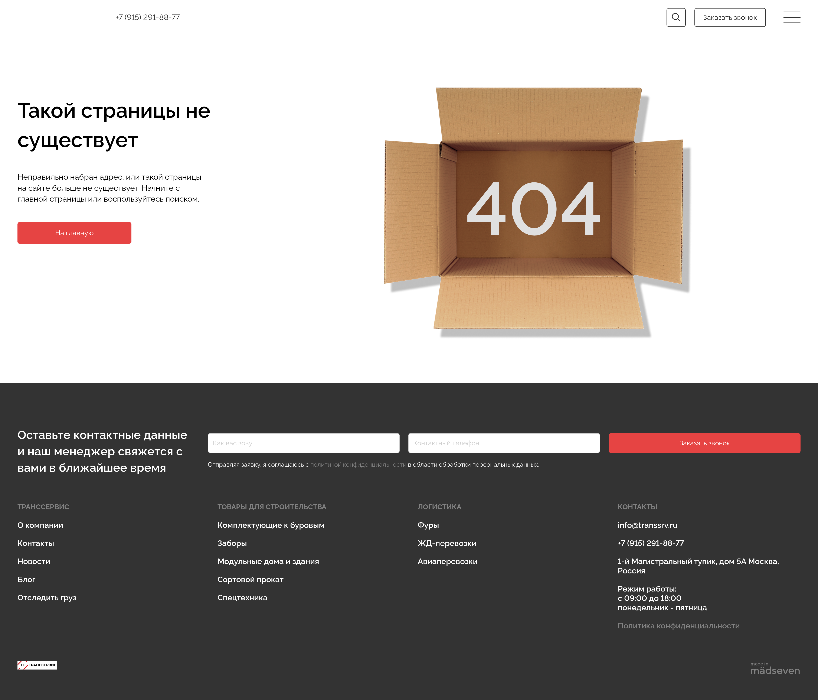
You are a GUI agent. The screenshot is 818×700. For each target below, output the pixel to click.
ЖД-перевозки (447, 543)
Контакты (35, 543)
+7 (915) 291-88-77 (148, 17)
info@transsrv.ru (648, 525)
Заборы (232, 543)
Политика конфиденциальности (679, 625)
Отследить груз (46, 597)
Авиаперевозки (448, 561)
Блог (26, 579)
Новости (33, 561)
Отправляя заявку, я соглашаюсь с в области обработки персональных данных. (373, 464)
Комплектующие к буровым (271, 525)
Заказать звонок (730, 17)
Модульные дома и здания (268, 561)
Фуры (428, 525)
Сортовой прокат (250, 579)
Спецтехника (242, 597)
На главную (74, 233)
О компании (40, 525)
